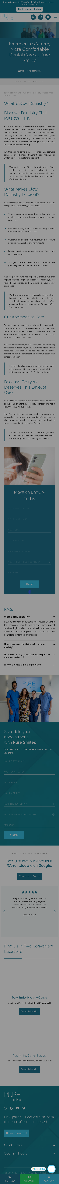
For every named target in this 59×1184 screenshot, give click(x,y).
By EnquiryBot (39, 1169)
